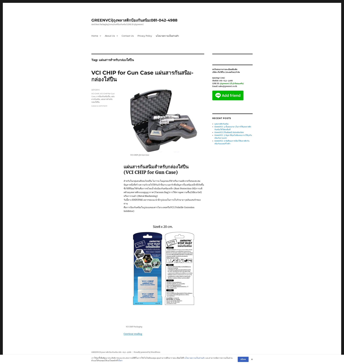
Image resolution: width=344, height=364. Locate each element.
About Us (110, 36)
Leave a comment (99, 106)
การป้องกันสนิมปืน (103, 96)
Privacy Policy (144, 36)
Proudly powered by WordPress (147, 352)
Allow (243, 359)
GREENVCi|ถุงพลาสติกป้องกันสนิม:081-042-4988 (134, 20)
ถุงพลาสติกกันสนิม (221, 124)
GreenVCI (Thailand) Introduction (229, 132)
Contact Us (128, 36)
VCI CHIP (95, 93)
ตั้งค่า (120, 360)
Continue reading (133, 333)
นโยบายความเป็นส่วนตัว (167, 36)
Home (94, 36)
